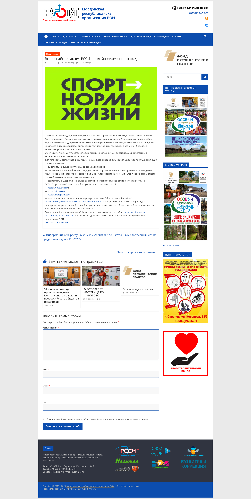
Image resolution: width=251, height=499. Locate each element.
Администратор (68, 63)
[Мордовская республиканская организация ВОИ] (46, 36)
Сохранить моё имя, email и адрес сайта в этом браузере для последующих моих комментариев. (97, 418)
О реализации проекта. (138, 289)
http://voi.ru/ (51, 215)
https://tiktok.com (57, 191)
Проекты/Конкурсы (114, 36)
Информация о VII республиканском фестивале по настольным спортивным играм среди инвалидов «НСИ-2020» (99, 237)
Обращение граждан (55, 42)
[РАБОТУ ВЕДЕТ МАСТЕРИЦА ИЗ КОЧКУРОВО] (101, 268)
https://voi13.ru (66, 215)
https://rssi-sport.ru (135, 212)
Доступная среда (141, 36)
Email (46, 385)
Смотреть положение (57, 222)
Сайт (45, 402)
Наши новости (52, 54)
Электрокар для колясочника (138, 252)
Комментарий (51, 327)
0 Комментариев (86, 63)
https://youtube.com (58, 187)
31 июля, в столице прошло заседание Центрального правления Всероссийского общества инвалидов (61, 295)
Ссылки (176, 36)
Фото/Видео (161, 36)
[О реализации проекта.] (140, 268)
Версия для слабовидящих (193, 8)
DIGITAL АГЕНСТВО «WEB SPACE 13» (79, 488)
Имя (46, 369)
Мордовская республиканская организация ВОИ (98, 13)
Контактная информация (86, 42)
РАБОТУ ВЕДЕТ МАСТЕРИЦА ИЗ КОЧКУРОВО (93, 292)
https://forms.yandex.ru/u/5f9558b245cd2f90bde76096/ (73, 201)
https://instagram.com (59, 194)
